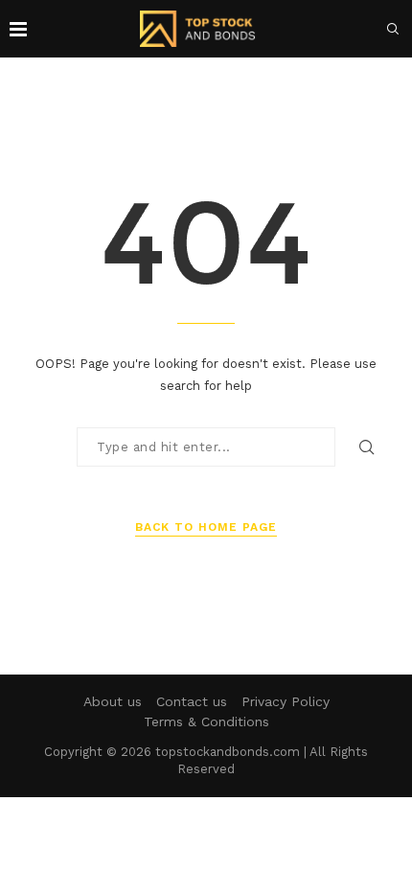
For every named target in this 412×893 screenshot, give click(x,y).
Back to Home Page (206, 527)
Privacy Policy (285, 701)
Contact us (191, 701)
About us (112, 701)
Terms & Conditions (206, 721)
